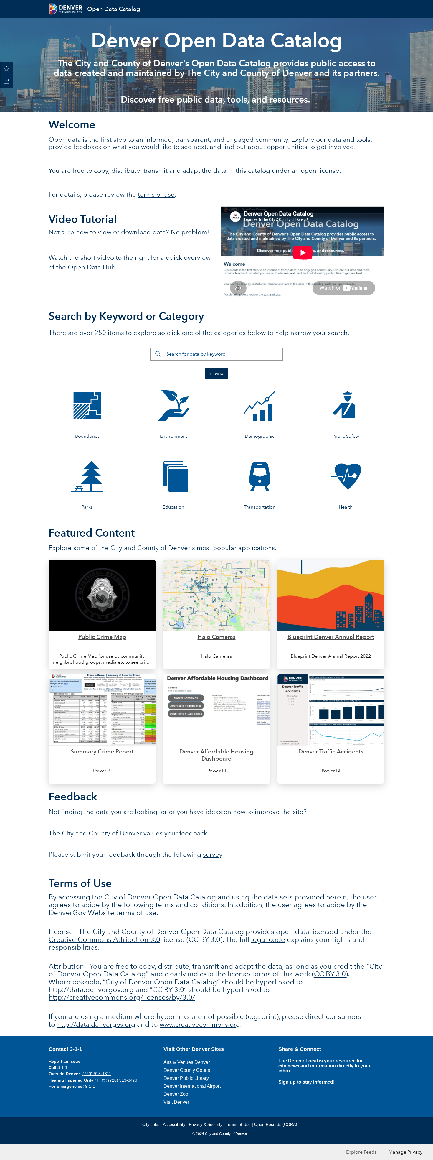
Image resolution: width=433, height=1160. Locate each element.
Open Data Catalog (113, 8)
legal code (268, 939)
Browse (216, 373)
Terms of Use (238, 1124)
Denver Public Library (186, 1078)
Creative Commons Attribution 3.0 (104, 939)
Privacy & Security (205, 1124)
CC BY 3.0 (330, 974)
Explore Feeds (361, 1152)
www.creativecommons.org (200, 1025)
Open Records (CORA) (275, 1124)
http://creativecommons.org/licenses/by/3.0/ (122, 997)
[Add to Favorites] (6, 68)
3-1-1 (62, 1067)
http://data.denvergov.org (91, 989)
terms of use (156, 194)
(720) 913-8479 (122, 1080)
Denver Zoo (175, 1094)
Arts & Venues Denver (186, 1062)
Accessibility (174, 1124)
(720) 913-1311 (96, 1073)
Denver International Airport (192, 1086)
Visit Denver (176, 1102)
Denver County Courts (186, 1070)
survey (212, 854)
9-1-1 (90, 1086)
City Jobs (150, 1124)
